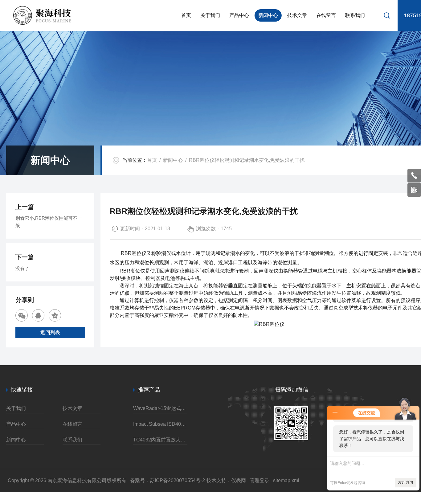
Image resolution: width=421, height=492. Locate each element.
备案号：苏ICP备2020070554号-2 (167, 480)
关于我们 (210, 15)
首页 (186, 15)
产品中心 (239, 15)
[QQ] (38, 315)
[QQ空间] (55, 315)
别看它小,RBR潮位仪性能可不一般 (48, 221)
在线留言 (326, 15)
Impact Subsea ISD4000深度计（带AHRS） (160, 424)
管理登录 (259, 480)
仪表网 (238, 480)
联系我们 (355, 15)
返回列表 (50, 332)
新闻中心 (268, 15)
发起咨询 (405, 482)
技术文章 (297, 15)
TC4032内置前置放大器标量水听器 (160, 439)
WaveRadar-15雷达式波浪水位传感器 (160, 408)
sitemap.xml (286, 480)
